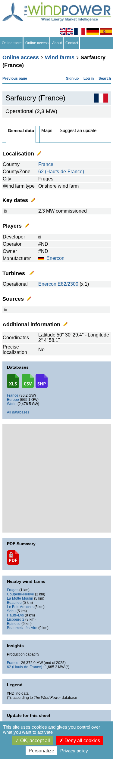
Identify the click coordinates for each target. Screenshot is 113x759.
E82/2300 (68, 284)
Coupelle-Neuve (20, 594)
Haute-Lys (15, 615)
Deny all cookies (81, 740)
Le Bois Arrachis (20, 607)
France (45, 164)
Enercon (55, 258)
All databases (18, 412)
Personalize (41, 750)
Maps (46, 130)
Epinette (13, 624)
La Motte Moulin (20, 598)
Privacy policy (74, 750)
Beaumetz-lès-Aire (22, 628)
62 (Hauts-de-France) (61, 171)
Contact (72, 43)
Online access (37, 43)
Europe (13, 400)
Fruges (12, 590)
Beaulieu (14, 603)
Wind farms (59, 57)
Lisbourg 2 (15, 619)
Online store (12, 43)
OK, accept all (34, 740)
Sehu (11, 611)
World (12, 404)
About (57, 43)
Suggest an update (78, 130)
